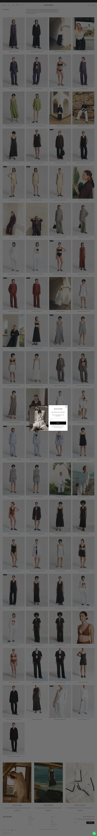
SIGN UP (58, 423)
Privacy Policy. (60, 427)
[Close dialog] (66, 407)
